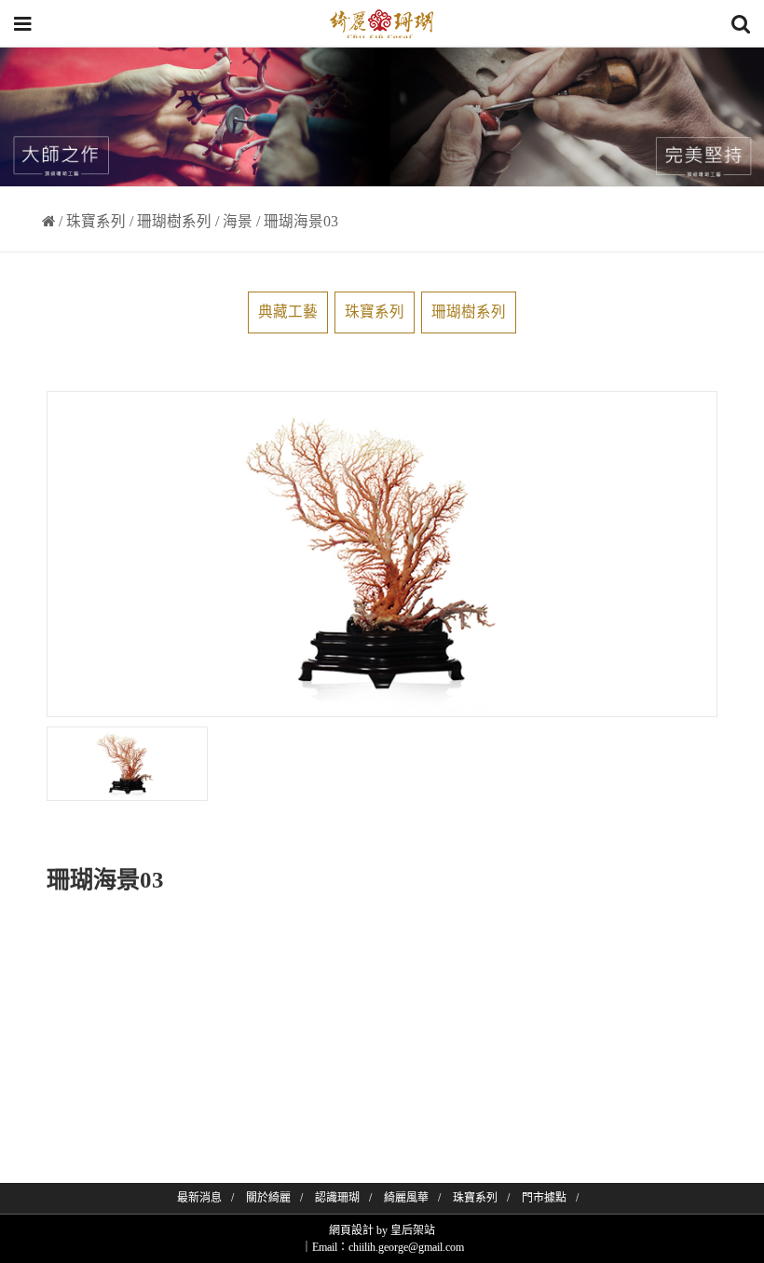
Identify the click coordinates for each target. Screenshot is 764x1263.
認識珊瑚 (337, 1197)
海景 (237, 221)
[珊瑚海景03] (127, 764)
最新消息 (199, 1197)
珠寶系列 (96, 221)
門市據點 (544, 1197)
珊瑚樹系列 (174, 221)
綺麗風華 (406, 1197)
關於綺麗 (268, 1197)
